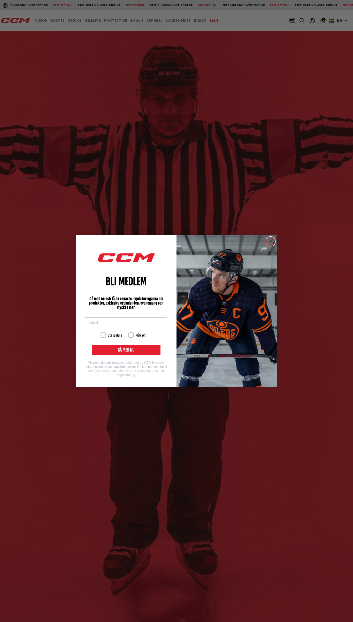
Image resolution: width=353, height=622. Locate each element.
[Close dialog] (270, 241)
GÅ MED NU (126, 350)
